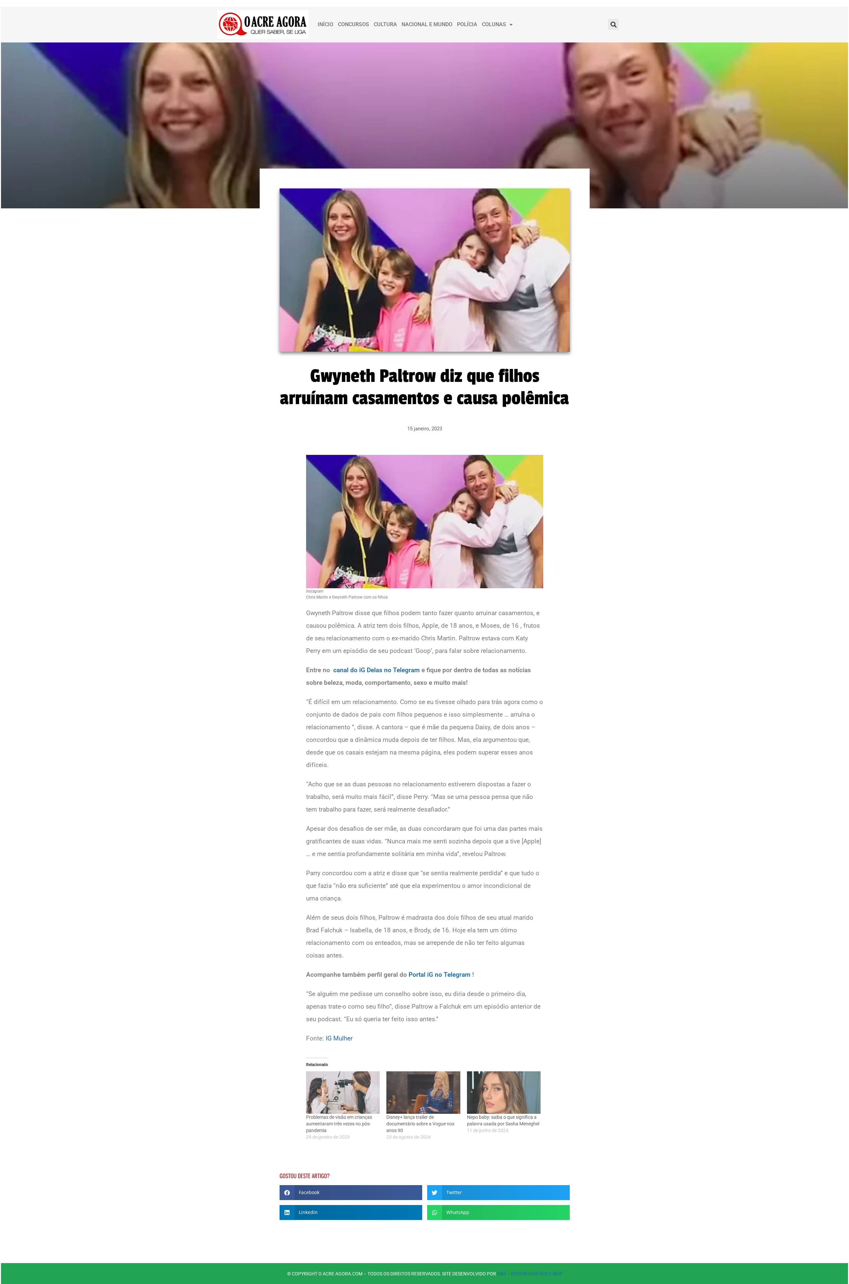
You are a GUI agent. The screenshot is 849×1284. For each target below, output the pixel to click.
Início (325, 24)
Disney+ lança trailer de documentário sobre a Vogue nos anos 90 (420, 1123)
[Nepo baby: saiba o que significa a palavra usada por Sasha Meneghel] (504, 1092)
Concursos (353, 24)
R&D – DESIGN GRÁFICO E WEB (529, 1273)
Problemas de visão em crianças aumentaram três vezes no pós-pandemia (339, 1123)
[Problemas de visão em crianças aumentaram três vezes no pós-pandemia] (343, 1092)
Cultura (385, 24)
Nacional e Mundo (427, 24)
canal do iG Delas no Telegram (376, 670)
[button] (613, 24)
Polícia (467, 24)
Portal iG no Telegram (440, 974)
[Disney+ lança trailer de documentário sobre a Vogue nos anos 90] (423, 1092)
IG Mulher (339, 1038)
